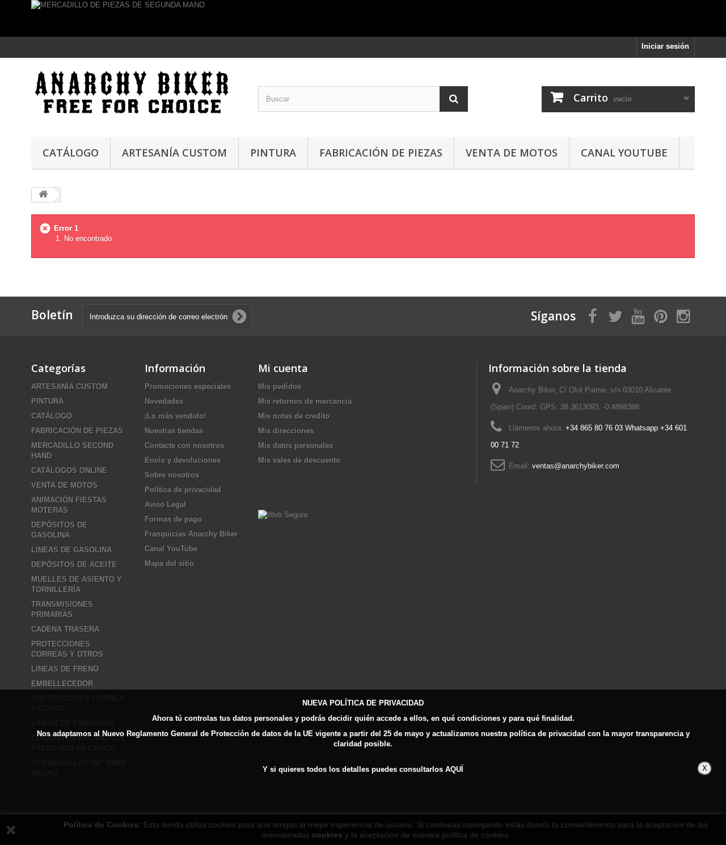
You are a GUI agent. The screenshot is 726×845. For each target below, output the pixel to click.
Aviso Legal (165, 504)
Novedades (164, 401)
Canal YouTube (624, 152)
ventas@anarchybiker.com (575, 466)
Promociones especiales (188, 386)
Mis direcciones (286, 430)
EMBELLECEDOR (62, 683)
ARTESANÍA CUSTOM (174, 152)
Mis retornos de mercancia (305, 401)
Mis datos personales (295, 445)
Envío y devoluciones (183, 460)
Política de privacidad (183, 489)
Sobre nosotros (172, 475)
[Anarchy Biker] (136, 94)
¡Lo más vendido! (175, 416)
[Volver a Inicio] (43, 195)
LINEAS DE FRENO (65, 669)
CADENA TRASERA (65, 629)
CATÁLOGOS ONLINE (69, 470)
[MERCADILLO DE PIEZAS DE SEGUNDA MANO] (363, 18)
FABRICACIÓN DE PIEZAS (380, 152)
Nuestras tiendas (174, 430)
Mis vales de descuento (299, 460)
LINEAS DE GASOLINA (71, 550)
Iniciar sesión (665, 46)
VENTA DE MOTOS (512, 152)
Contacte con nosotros (184, 445)
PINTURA (273, 152)
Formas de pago (173, 519)
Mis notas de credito (294, 416)
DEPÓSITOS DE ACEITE (74, 564)
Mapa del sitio (169, 563)
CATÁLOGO (71, 152)
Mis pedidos (279, 386)
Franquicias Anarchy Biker (191, 534)
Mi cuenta (283, 368)
